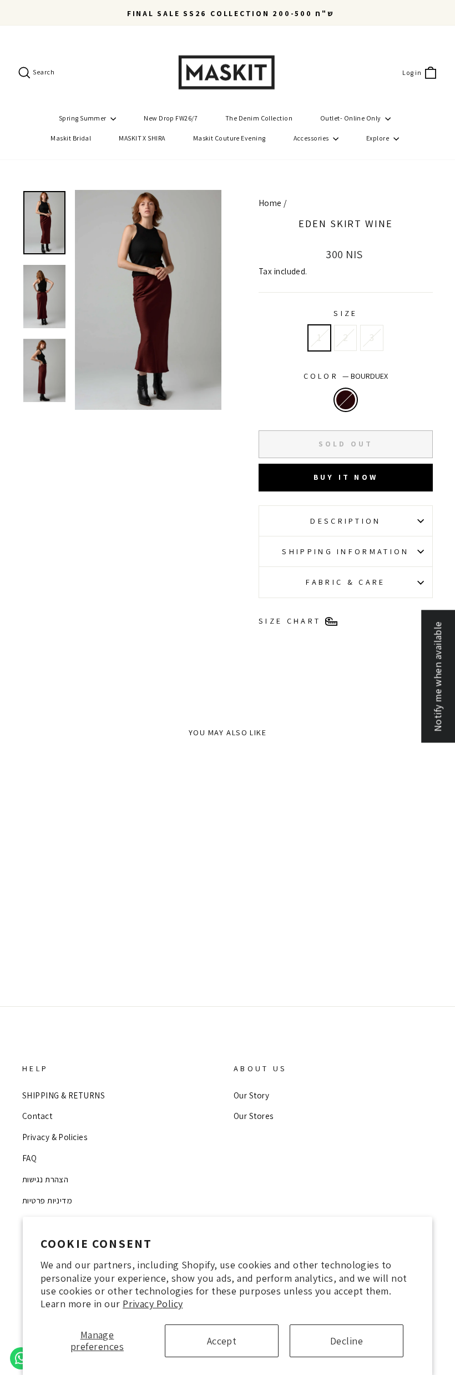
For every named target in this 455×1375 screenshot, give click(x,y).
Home (270, 202)
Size (345, 313)
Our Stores (254, 1115)
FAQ (29, 1157)
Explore (378, 138)
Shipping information (345, 551)
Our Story (251, 1095)
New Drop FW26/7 (171, 118)
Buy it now (346, 477)
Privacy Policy (153, 1303)
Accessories (312, 138)
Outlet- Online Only (351, 118)
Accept (222, 1340)
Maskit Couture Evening (229, 138)
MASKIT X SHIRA (142, 138)
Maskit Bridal (70, 138)
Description (345, 520)
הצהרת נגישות (45, 1179)
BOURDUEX (346, 400)
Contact (37, 1115)
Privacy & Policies (54, 1136)
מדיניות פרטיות (47, 1200)
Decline (346, 1340)
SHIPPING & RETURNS (63, 1095)
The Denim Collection (258, 118)
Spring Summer (83, 118)
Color (346, 375)
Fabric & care (345, 581)
